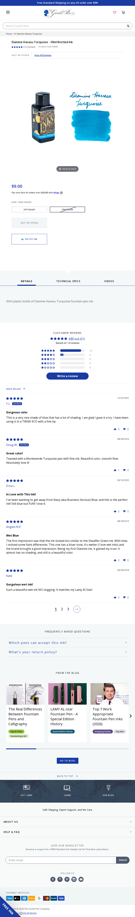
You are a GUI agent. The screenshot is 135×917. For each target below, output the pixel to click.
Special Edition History (63, 731)
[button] (48, 350)
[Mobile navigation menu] (8, 12)
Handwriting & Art (19, 736)
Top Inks (120, 731)
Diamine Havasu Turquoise (29, 34)
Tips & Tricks (16, 731)
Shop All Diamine (42, 55)
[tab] (26, 282)
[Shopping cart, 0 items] (125, 12)
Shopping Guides (103, 731)
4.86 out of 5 (77, 339)
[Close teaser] (21, 913)
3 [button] (68, 609)
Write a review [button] (67, 376)
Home (9, 34)
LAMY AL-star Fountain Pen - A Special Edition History (64, 716)
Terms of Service (28, 913)
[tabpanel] (67, 305)
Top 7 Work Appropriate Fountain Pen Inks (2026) (108, 716)
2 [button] (62, 609)
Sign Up (123, 860)
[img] (14, 398)
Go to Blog (67, 760)
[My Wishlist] (114, 12)
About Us (11, 821)
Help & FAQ (12, 832)
